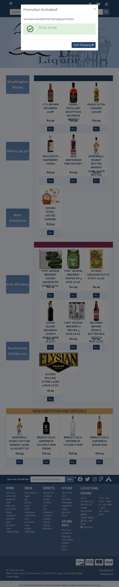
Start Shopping (82, 44)
